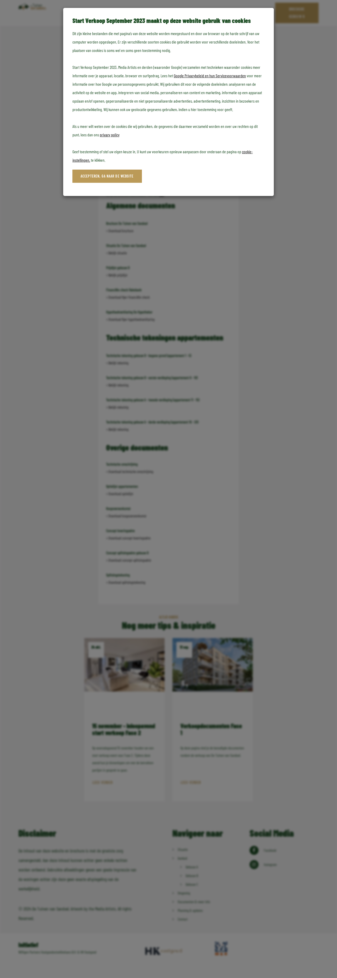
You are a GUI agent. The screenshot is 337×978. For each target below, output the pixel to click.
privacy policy (110, 134)
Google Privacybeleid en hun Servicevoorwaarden (210, 75)
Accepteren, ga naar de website (107, 176)
